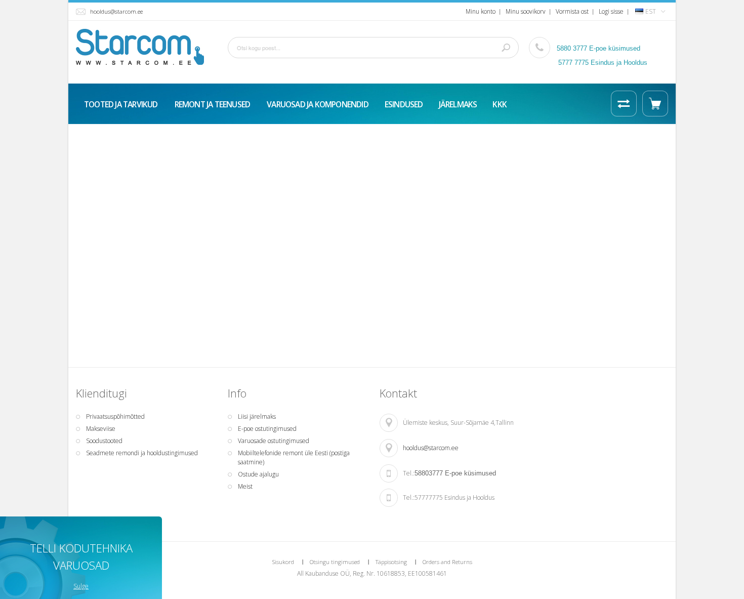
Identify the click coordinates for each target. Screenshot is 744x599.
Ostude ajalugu (258, 474)
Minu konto (480, 11)
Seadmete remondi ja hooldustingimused (142, 453)
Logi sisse (611, 11)
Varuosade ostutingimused (273, 440)
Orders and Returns (447, 562)
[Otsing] (506, 48)
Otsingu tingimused (335, 562)
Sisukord (283, 562)
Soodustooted (104, 440)
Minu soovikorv (526, 11)
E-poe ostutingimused (267, 428)
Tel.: (409, 473)
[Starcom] (140, 47)
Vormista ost (572, 11)
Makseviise (100, 428)
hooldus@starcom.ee (116, 11)
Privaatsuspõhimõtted (115, 416)
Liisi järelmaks (257, 416)
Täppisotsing (391, 562)
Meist (245, 486)
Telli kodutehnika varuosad (81, 556)
